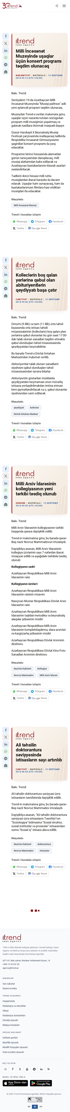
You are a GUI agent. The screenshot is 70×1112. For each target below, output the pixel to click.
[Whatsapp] (5, 1069)
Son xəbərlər (9, 983)
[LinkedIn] (41, 1069)
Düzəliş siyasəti (10, 1020)
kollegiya (42, 668)
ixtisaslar (44, 850)
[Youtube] (27, 1069)
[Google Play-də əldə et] (41, 1083)
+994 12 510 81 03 (11, 964)
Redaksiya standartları (14, 1015)
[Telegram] (34, 1069)
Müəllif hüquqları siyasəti (15, 1047)
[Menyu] (64, 6)
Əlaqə (5, 1010)
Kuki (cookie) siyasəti (13, 1052)
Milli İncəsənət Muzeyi (25, 205)
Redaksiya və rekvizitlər (14, 1006)
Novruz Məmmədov (24, 675)
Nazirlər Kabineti (22, 668)
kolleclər (34, 407)
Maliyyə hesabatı (11, 1025)
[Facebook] (13, 1069)
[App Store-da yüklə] (15, 1083)
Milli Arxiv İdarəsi (48, 675)
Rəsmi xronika (10, 988)
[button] (6, 36)
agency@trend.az (11, 968)
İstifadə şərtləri (10, 1037)
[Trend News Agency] (12, 938)
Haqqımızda (9, 1001)
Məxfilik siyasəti (10, 1042)
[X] (20, 1069)
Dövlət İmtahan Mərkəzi (26, 414)
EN (29, 1107)
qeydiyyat (19, 407)
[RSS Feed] (48, 1069)
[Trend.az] (12, 6)
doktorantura (44, 844)
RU (41, 1107)
